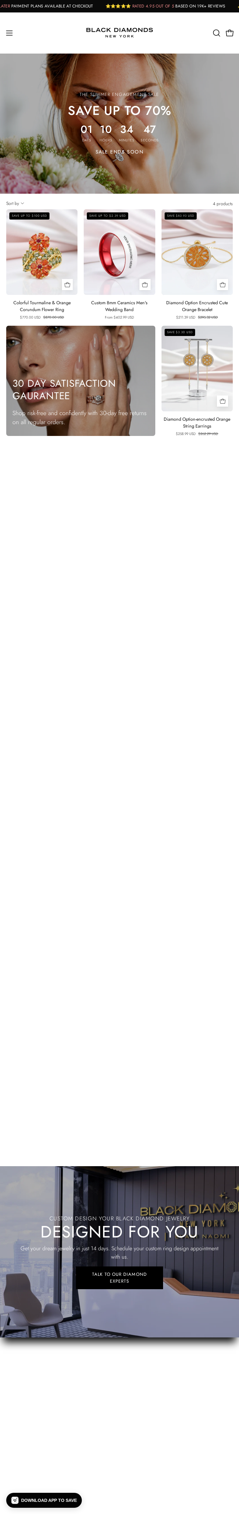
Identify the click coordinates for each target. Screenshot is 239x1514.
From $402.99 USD (119, 317)
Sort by (12, 203)
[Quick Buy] (67, 284)
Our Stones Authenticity (32, 1340)
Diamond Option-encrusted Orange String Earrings (197, 422)
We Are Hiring (22, 1363)
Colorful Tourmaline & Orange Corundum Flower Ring (42, 306)
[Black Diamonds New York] (119, 33)
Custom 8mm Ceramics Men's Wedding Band (119, 306)
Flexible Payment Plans (31, 1352)
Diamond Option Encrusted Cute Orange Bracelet (197, 306)
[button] (216, 33)
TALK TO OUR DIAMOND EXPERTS (119, 1277)
